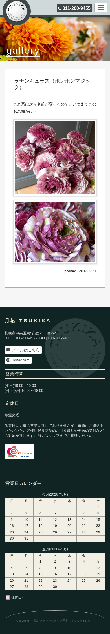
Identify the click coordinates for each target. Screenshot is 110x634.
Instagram (21, 360)
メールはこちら (26, 350)
